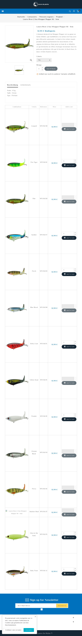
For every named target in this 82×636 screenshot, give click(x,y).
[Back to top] (77, 628)
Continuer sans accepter (13, 630)
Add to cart (69, 129)
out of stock (51, 69)
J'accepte (29, 630)
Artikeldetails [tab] (25, 85)
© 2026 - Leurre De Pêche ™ (41, 633)
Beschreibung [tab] (12, 85)
